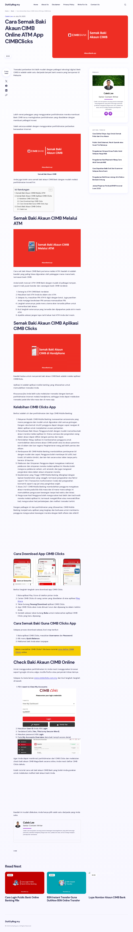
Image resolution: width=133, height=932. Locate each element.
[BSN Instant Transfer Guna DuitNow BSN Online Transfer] (66, 883)
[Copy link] (6, 95)
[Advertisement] (47, 94)
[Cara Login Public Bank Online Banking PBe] (24, 883)
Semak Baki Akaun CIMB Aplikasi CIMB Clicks (34, 196)
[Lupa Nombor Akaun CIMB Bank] (108, 883)
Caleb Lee (23, 209)
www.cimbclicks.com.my (45, 678)
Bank (12, 11)
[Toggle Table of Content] (49, 190)
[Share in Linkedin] (6, 90)
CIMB (15, 851)
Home (7, 11)
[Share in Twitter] (6, 81)
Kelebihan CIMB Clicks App (29, 199)
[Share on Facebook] (6, 86)
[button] (125, 4)
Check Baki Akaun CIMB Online (28, 206)
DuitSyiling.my (12, 4)
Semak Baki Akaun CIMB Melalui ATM (30, 193)
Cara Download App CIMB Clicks (31, 201)
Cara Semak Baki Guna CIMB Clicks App (34, 204)
